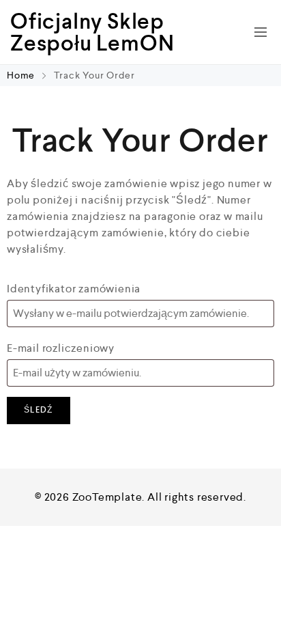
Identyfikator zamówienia (73, 288)
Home (22, 75)
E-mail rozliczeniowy (61, 348)
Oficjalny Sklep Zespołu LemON (92, 32)
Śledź (38, 410)
